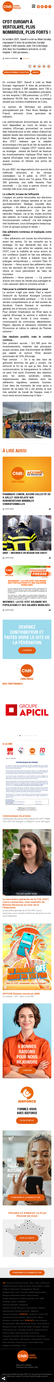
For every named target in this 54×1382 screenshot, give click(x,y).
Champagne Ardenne (25, 1330)
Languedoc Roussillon (11, 1336)
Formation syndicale (26, 1298)
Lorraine (6, 1339)
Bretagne (45, 1327)
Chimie (41, 1314)
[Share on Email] (44, 66)
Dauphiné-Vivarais (41, 1330)
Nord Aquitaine (36, 1339)
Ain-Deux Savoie (9, 1323)
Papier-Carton (32, 1317)
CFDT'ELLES (44, 1283)
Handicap (6, 1302)
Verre (22, 1320)
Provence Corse (22, 1342)
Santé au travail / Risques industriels (16, 1311)
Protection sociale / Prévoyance (14, 1308)
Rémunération (32, 1308)
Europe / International (10, 1298)
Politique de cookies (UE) (27, 1367)
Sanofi (36, 72)
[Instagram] (49, 6)
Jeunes (13, 1302)
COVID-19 (6, 1289)
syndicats (29, 1320)
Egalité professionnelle (37, 1292)
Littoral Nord (40, 1336)
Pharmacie (6, 1320)
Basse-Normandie (25, 1327)
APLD (32, 1283)
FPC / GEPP (39, 1298)
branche (24, 1314)
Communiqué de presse (17, 816)
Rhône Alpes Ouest (36, 1342)
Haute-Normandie (21, 1333)
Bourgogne (37, 1327)
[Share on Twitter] (35, 66)
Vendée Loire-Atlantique (11, 1345)
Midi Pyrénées (25, 1339)
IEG (46, 1314)
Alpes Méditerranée (23, 1323)
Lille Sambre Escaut (27, 1336)
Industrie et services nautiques (14, 1317)
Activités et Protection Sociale (18, 1283)
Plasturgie (15, 1320)
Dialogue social (8, 1292)
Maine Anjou (14, 1339)
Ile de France (34, 1333)
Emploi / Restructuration (29, 1295)
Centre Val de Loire (10, 1330)
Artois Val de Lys (43, 1323)
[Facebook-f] (46, 6)
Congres (47, 1286)
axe (4, 1283)
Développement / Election (16, 72)
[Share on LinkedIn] (39, 66)
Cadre (37, 1283)
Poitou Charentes (9, 1342)
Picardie (46, 1339)
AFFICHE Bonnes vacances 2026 (21, 994)
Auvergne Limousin (10, 1327)
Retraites (41, 1308)
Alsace (33, 1323)
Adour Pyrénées (41, 1320)
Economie (24, 1292)
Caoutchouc (33, 1314)
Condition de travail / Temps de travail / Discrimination (22, 1286)
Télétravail (34, 1311)
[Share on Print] (49, 66)
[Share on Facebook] (30, 66)
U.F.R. (23, 1345)
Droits (17, 1292)
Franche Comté (8, 1333)
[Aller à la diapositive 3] (22, 735)
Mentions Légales (23, 1365)
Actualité (26, 58)
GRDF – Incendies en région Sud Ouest (25, 553)
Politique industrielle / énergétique (15, 1305)
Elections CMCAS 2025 (11, 1295)
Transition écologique (11, 1314)
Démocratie (15, 1289)
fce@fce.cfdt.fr (42, 1376)
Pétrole (40, 1317)
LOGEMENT (21, 1302)
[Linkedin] (38, 6)
